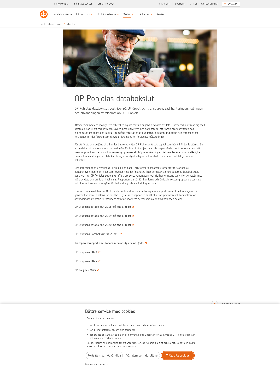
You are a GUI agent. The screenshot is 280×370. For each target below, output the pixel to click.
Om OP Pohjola (106, 4)
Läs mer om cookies (95, 364)
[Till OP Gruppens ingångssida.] (44, 14)
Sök (195, 4)
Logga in (232, 4)
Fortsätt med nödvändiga (104, 355)
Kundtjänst (211, 4)
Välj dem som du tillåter (142, 355)
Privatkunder (61, 4)
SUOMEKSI (180, 4)
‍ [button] (103, 206)
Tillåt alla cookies (178, 355)
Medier (60, 24)
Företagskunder (83, 4)
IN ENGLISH (164, 4)
